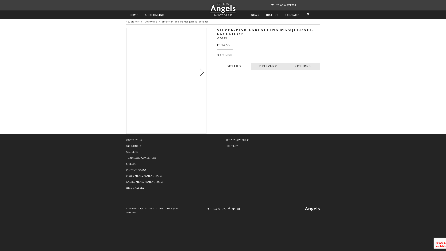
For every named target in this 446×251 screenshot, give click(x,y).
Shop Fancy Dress (237, 140)
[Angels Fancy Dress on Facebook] (229, 208)
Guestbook (133, 146)
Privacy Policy (136, 170)
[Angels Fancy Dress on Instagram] (238, 208)
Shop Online (154, 15)
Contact (292, 15)
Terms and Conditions (141, 158)
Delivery (232, 146)
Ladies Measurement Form (144, 182)
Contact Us (134, 140)
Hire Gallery (135, 188)
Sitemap (131, 164)
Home (134, 15)
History (272, 15)
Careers (132, 152)
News (255, 15)
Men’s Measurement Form (144, 176)
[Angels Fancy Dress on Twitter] (233, 208)
